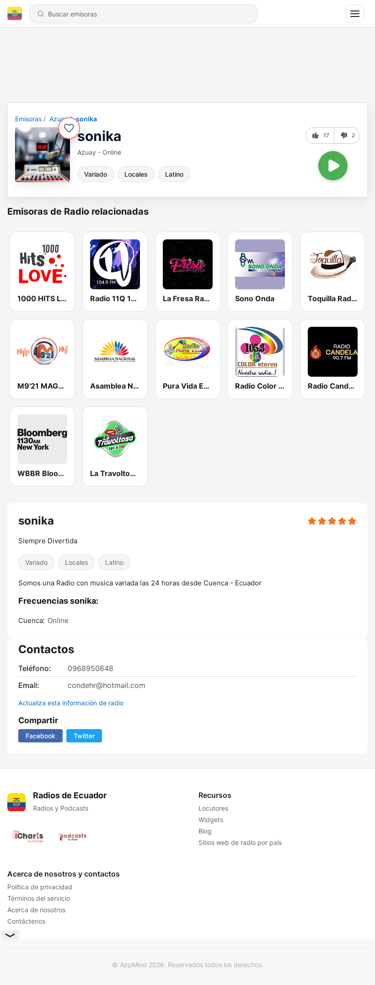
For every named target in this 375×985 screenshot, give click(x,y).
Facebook (40, 736)
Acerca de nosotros (36, 910)
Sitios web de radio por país (240, 842)
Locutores (213, 808)
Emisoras (28, 119)
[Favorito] (69, 128)
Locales (136, 174)
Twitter (84, 736)
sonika (86, 119)
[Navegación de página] (355, 14)
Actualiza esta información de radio (70, 703)
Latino (174, 174)
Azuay (58, 119)
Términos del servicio (38, 898)
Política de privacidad (39, 887)
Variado (95, 174)
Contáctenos (26, 921)
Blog (205, 831)
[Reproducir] (333, 165)
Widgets (210, 819)
